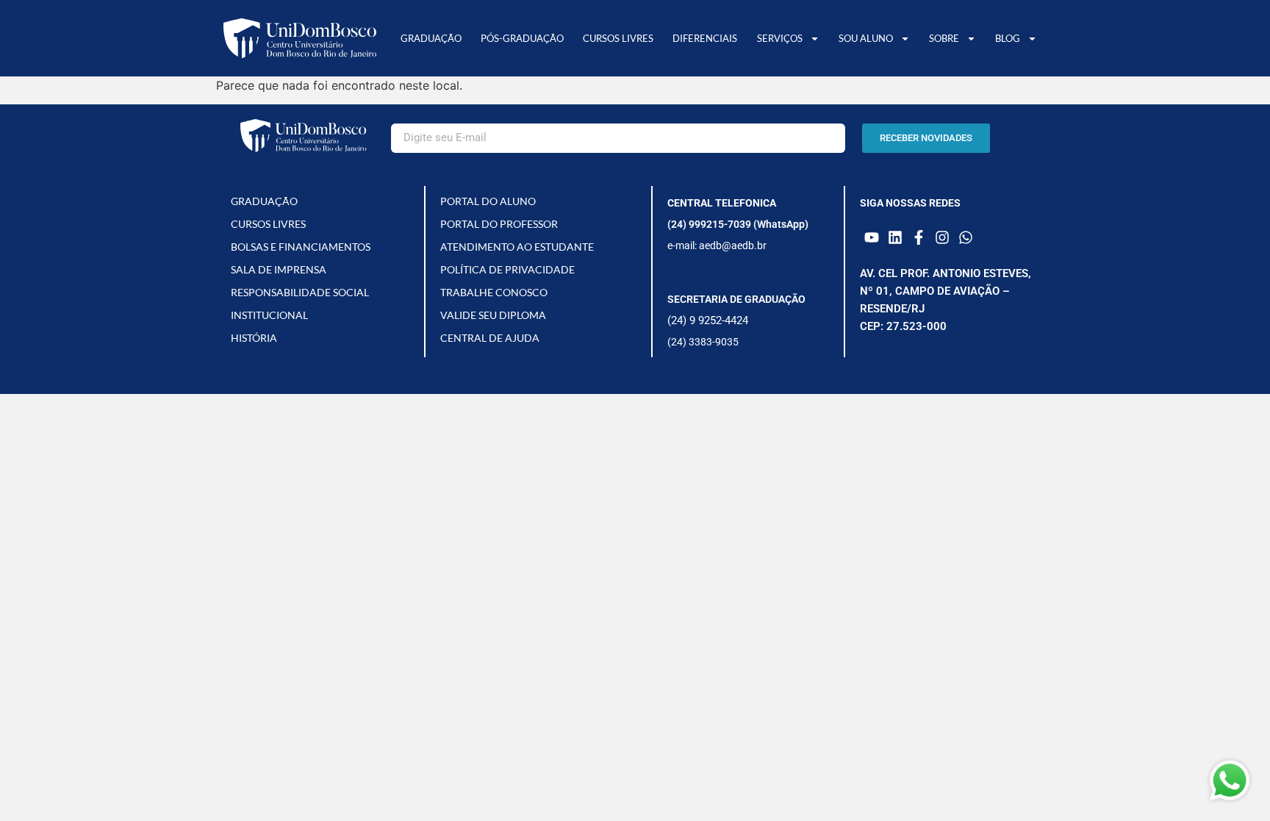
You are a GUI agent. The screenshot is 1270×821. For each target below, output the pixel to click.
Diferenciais (704, 38)
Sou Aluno (866, 38)
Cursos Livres (618, 38)
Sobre (944, 38)
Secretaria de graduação (736, 299)
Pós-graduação (522, 38)
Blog (1007, 38)
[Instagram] (942, 237)
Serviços (780, 38)
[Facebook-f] (918, 237)
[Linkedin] (895, 237)
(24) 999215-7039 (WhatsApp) (737, 224)
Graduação (431, 38)
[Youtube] (871, 237)
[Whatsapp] (965, 237)
